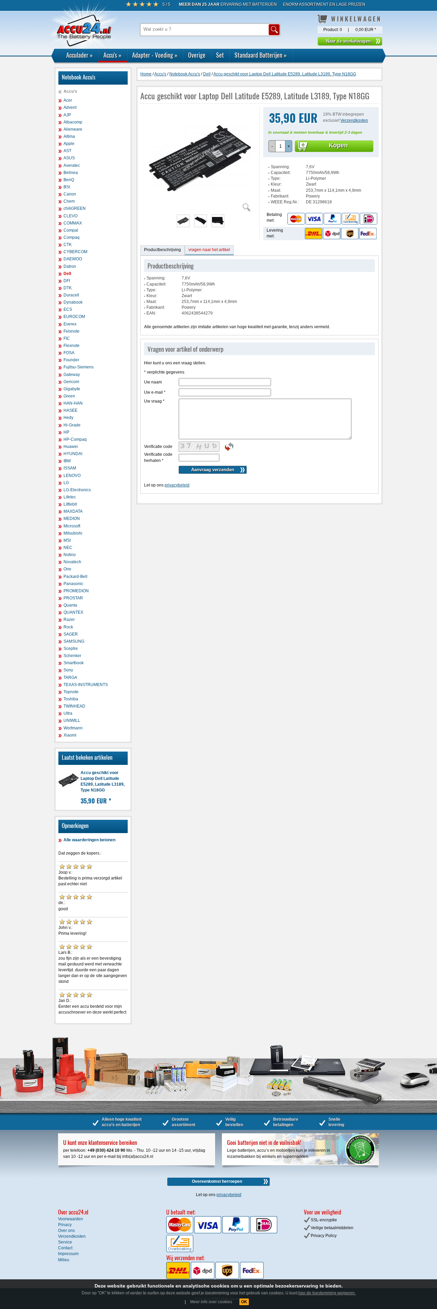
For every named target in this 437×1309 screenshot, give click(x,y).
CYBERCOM (75, 251)
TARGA (70, 677)
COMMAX (73, 223)
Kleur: (276, 184)
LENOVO (72, 475)
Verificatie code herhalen (158, 457)
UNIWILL (72, 720)
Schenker (72, 655)
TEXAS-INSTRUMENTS (86, 684)
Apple (69, 143)
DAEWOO (73, 259)
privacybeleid (177, 485)
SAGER (71, 634)
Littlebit (70, 504)
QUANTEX (73, 612)
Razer (69, 619)
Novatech (72, 561)
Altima (69, 136)
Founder (71, 360)
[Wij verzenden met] (215, 1277)
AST (67, 150)
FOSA (69, 352)
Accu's (112, 54)
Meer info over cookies (211, 1301)
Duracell (71, 295)
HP (66, 432)
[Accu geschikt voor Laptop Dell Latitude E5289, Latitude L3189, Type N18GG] (200, 208)
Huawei (71, 446)
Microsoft (72, 526)
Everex (70, 324)
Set (220, 54)
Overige (197, 54)
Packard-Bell (75, 576)
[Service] (332, 218)
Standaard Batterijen (261, 54)
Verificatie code (158, 446)
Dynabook (73, 302)
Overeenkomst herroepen (217, 1181)
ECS (68, 309)
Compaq (72, 237)
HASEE (70, 410)
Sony (68, 670)
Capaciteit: (281, 172)
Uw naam (153, 382)
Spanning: (280, 166)
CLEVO (70, 216)
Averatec (72, 165)
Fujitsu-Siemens (79, 367)
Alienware (73, 129)
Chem (69, 201)
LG (66, 482)
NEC (68, 547)
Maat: (276, 190)
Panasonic (73, 583)
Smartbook (74, 662)
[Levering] (340, 233)
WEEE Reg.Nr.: (285, 202)
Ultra (68, 713)
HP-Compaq (75, 439)
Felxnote (72, 331)
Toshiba (71, 699)
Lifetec (70, 497)
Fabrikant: (280, 196)
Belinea (71, 172)
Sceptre (71, 648)
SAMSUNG (74, 641)
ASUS (69, 158)
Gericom (71, 381)
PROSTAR (73, 598)
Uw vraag (154, 401)
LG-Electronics (77, 490)
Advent (70, 107)
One (67, 569)
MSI (67, 540)
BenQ (69, 179)
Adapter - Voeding (155, 54)
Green (69, 396)
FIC (67, 338)
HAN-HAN (73, 403)
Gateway (72, 374)
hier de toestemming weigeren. (327, 1293)
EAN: (151, 313)
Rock (68, 627)
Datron (70, 266)
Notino (70, 554)
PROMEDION (76, 590)
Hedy (68, 417)
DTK (68, 288)
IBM (67, 461)
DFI (67, 280)
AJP (67, 115)
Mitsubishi (73, 533)
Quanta (70, 605)
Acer (68, 100)
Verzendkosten (354, 120)
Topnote (71, 691)
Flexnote (72, 345)
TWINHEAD (74, 706)
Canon (70, 194)
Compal (71, 230)
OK (244, 1301)
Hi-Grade (72, 425)
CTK (68, 244)
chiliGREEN (75, 208)
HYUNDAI (73, 453)
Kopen (338, 145)
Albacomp (73, 122)
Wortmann (73, 728)
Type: (276, 178)
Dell (67, 273)
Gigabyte (72, 389)
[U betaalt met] (180, 1232)
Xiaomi (70, 735)
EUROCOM (74, 316)
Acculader (79, 54)
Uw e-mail (155, 392)
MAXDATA (73, 511)
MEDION (72, 518)
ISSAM (70, 468)
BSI (67, 187)
